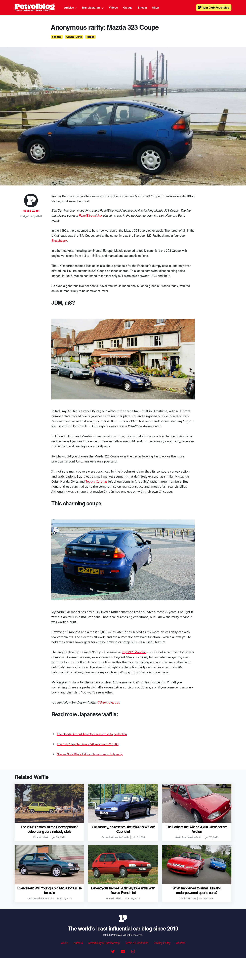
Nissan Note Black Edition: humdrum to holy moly (90, 754)
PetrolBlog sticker (90, 215)
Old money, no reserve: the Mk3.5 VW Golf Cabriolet (123, 829)
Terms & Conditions (136, 943)
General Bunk (74, 36)
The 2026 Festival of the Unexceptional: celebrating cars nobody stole (49, 829)
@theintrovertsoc (108, 702)
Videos (113, 7)
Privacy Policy (162, 943)
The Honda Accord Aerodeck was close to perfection (92, 734)
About (64, 943)
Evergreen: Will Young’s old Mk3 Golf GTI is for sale (49, 890)
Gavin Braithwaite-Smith (115, 837)
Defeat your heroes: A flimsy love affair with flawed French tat (123, 890)
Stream (142, 7)
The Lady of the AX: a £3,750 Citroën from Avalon (196, 829)
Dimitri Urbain (41, 837)
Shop (155, 7)
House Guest (31, 211)
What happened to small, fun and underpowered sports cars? (196, 890)
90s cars (56, 36)
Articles (69, 7)
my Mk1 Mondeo (134, 652)
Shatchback (59, 240)
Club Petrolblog (216, 7)
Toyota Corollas (96, 481)
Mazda (90, 36)
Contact (180, 943)
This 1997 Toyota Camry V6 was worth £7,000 (87, 744)
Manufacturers (91, 7)
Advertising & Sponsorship (104, 943)
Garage (127, 7)
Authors (78, 943)
